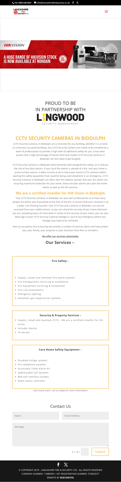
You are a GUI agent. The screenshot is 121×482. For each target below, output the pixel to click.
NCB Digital (67, 477)
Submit (100, 452)
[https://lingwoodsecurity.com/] (60, 119)
